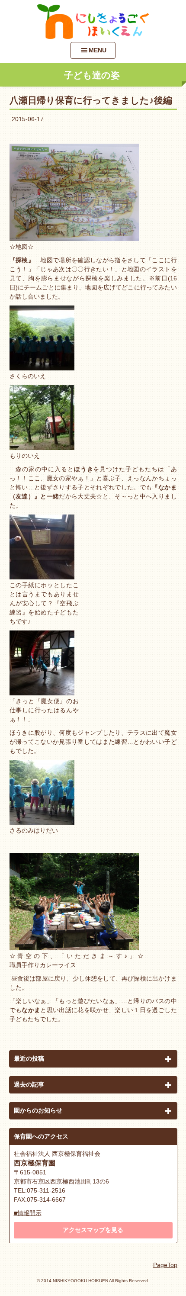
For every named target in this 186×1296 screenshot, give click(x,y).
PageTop (165, 1264)
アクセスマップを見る (93, 1229)
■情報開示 (28, 1212)
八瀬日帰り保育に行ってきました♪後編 (91, 100)
